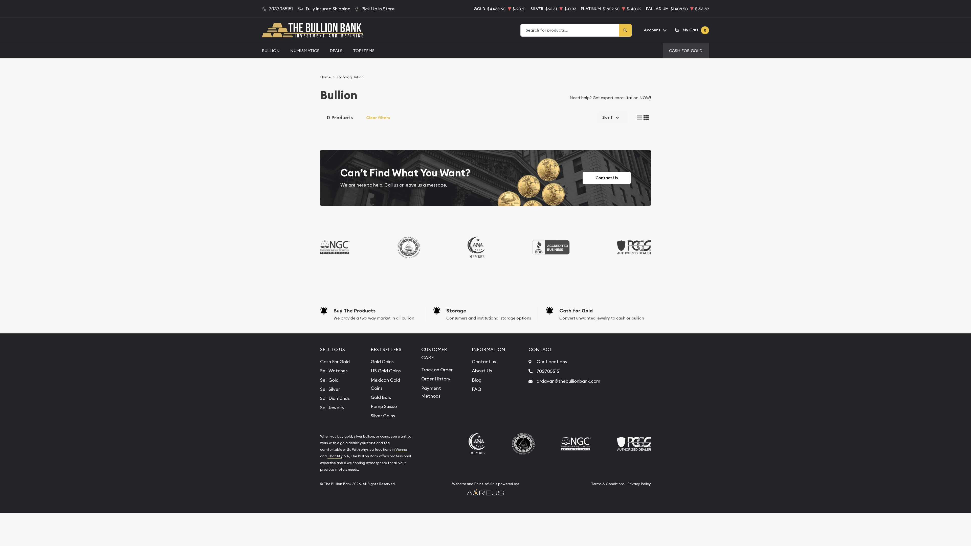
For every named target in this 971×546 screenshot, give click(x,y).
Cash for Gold (576, 310)
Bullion (271, 50)
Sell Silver (330, 389)
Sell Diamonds (335, 398)
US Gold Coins (386, 371)
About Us (482, 371)
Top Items (363, 50)
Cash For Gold (685, 50)
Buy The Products (355, 310)
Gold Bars (381, 397)
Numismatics (304, 50)
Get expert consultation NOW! (622, 97)
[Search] (625, 30)
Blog (476, 380)
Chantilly (334, 456)
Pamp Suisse (384, 406)
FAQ (476, 389)
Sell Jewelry (332, 408)
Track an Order (437, 370)
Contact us (484, 362)
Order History (435, 379)
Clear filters (378, 117)
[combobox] (570, 30)
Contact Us (606, 177)
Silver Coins (383, 416)
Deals (336, 50)
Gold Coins (382, 362)
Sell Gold (329, 380)
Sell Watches (334, 371)
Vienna (401, 449)
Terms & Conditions (608, 484)
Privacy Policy (639, 484)
